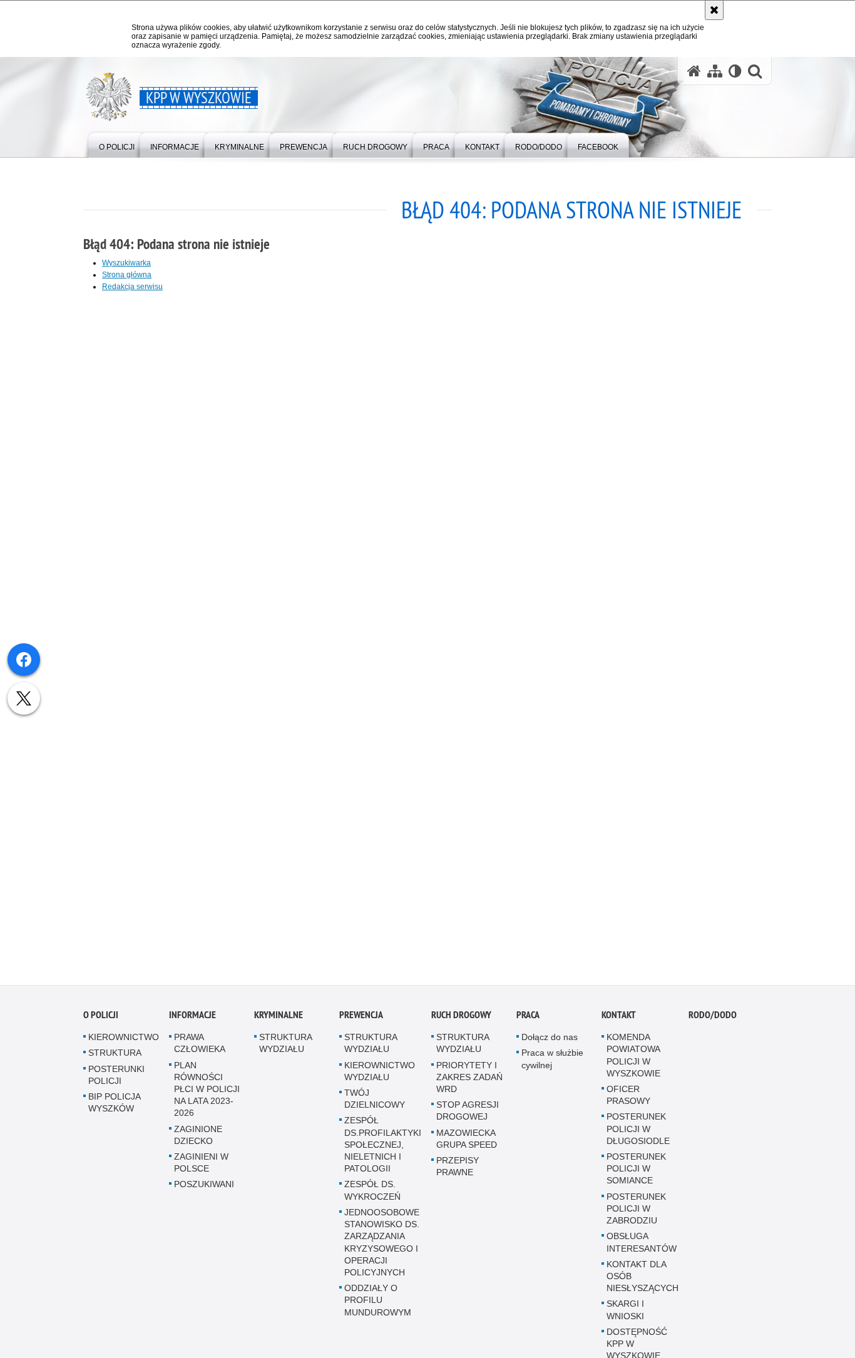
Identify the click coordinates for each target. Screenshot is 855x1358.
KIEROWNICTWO (123, 1044)
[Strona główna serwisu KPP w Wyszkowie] (694, 71)
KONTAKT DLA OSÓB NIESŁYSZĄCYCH (642, 1282)
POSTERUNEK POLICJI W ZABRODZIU (636, 1215)
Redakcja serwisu (132, 286)
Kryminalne (278, 1021)
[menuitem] (116, 144)
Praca (528, 1021)
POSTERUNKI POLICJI (116, 1081)
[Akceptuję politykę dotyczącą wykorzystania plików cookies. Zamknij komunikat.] (714, 10)
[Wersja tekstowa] (735, 71)
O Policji (100, 1021)
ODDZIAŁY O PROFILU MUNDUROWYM (377, 1307)
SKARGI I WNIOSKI (625, 1316)
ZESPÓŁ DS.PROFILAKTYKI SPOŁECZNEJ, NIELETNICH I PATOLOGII (382, 1151)
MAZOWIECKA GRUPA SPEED (466, 1145)
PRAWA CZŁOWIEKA (199, 1050)
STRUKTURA (114, 1059)
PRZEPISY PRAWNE (457, 1173)
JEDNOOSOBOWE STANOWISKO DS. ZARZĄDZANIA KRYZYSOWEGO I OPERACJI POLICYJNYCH (381, 1249)
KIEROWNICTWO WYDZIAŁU (379, 1077)
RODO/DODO (713, 1021)
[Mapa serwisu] (714, 71)
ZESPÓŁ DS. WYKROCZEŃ (372, 1197)
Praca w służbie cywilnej (552, 1065)
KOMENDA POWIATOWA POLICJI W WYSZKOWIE (633, 1062)
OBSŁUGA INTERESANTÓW (642, 1249)
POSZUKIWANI (204, 1191)
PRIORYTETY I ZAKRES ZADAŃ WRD (469, 1083)
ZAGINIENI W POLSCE (201, 1169)
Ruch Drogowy (461, 1021)
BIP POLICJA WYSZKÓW (114, 1109)
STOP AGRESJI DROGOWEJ (467, 1117)
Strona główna (126, 274)
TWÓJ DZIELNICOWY (374, 1105)
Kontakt (619, 1021)
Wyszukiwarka (126, 262)
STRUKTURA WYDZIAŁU (285, 1050)
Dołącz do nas (549, 1044)
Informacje (192, 1021)
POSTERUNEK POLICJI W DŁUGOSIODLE (638, 1135)
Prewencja (361, 1021)
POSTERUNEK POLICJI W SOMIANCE (636, 1175)
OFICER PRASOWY (628, 1102)
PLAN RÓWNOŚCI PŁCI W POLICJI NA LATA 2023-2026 (207, 1095)
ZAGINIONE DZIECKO (198, 1141)
